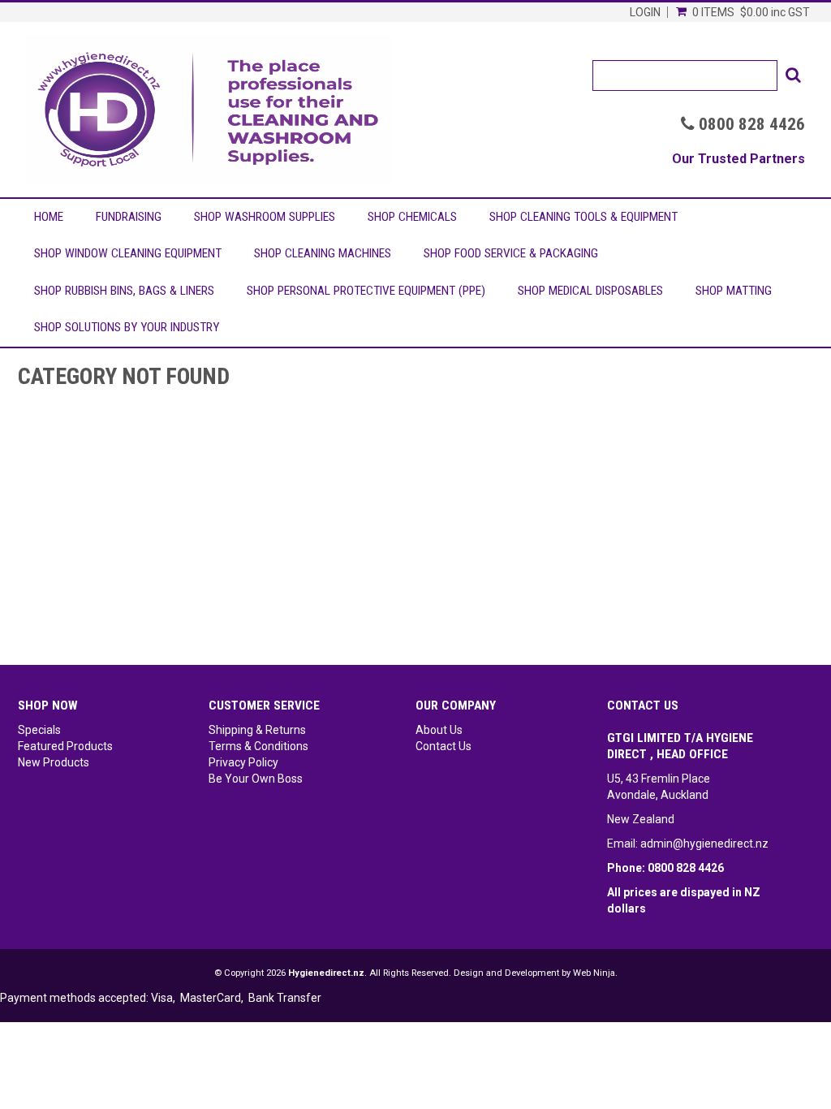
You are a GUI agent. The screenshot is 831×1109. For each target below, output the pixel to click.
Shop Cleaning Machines (322, 253)
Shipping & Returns (257, 729)
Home (48, 216)
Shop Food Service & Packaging (511, 253)
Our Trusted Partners (738, 158)
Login (645, 12)
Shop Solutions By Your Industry (126, 327)
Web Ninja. (595, 973)
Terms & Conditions (258, 746)
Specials (39, 729)
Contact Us (443, 746)
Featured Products (65, 746)
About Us (439, 729)
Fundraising (128, 216)
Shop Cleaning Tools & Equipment (583, 216)
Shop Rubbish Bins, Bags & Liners (124, 290)
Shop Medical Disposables (590, 290)
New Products (53, 762)
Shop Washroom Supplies (264, 216)
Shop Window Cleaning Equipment (128, 253)
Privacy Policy (243, 762)
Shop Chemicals (412, 216)
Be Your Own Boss (256, 778)
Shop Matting (733, 290)
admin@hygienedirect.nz (704, 843)
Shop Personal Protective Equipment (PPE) (366, 290)
